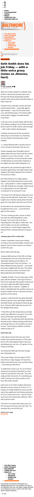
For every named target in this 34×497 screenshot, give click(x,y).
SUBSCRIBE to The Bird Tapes (11, 49)
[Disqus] (17, 437)
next (11, 412)
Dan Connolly (7, 86)
